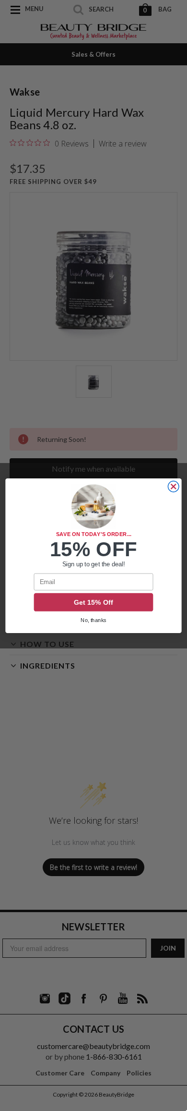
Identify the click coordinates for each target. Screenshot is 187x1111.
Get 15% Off (93, 602)
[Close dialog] (173, 486)
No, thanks (93, 620)
